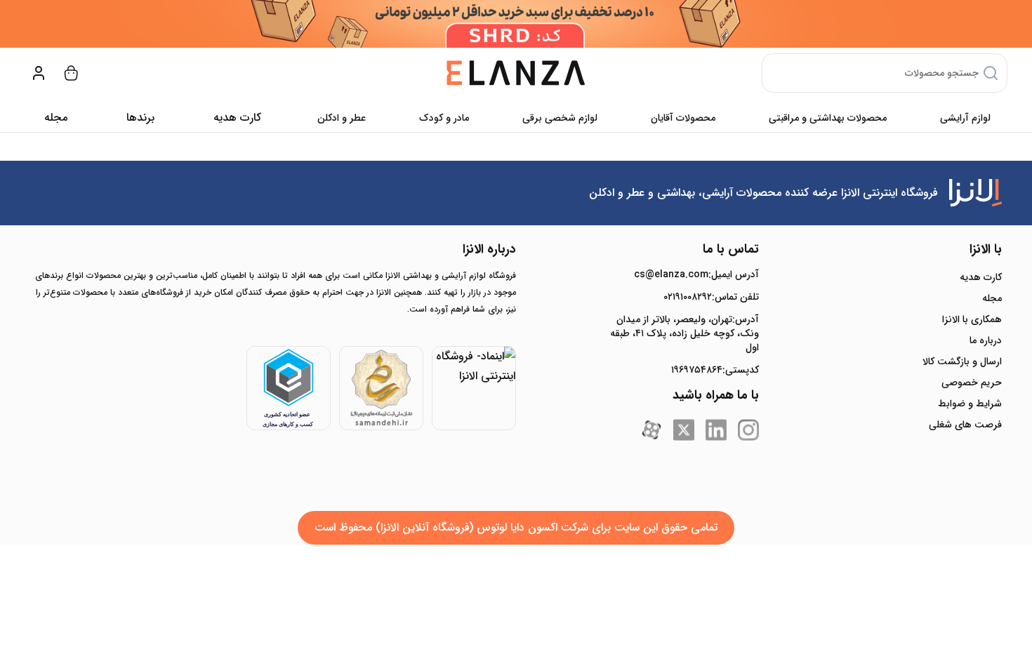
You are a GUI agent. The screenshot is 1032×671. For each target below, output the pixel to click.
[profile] (39, 73)
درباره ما (986, 340)
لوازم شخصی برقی (559, 118)
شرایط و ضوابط (970, 404)
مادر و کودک (444, 118)
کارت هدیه (981, 277)
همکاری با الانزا (972, 319)
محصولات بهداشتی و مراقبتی (828, 118)
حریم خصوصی (971, 383)
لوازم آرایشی (965, 118)
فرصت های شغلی (965, 425)
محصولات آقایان (683, 118)
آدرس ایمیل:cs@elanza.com (696, 274)
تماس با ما (731, 249)
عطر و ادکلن (341, 118)
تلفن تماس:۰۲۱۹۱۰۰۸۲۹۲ (711, 297)
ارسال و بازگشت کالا (962, 361)
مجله (55, 117)
